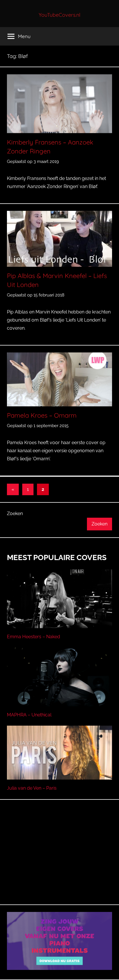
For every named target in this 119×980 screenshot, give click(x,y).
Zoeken (15, 513)
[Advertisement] (59, 859)
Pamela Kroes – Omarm (42, 415)
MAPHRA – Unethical (29, 715)
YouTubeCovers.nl (59, 15)
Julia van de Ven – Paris (32, 788)
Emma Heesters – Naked (33, 636)
